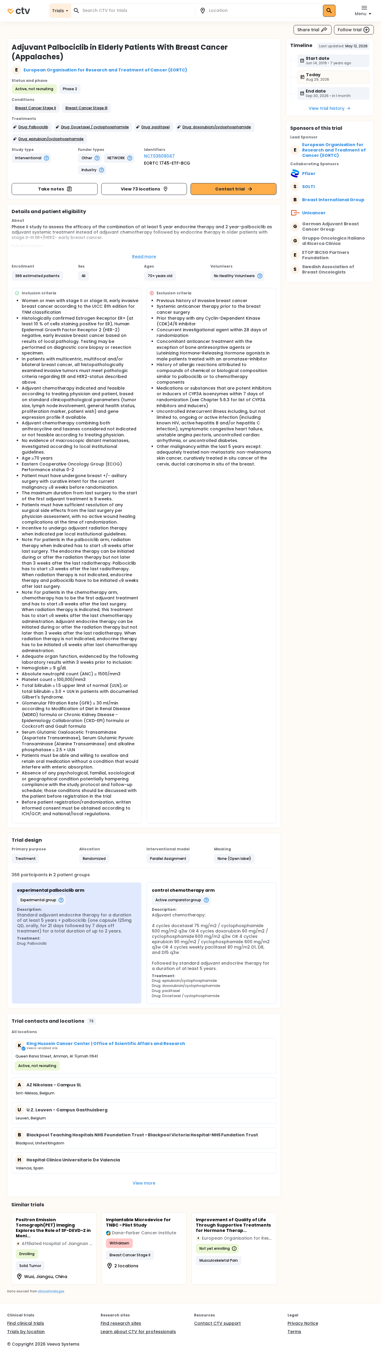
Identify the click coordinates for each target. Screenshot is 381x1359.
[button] (36, 108)
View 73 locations (140, 189)
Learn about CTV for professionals (138, 1331)
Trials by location (26, 1331)
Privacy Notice (303, 1323)
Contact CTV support (217, 1323)
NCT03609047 (159, 156)
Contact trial (230, 189)
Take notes (51, 189)
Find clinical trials (25, 1323)
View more (144, 1183)
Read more (144, 256)
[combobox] (136, 10)
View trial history (326, 108)
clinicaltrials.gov (51, 1291)
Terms (294, 1331)
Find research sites (121, 1323)
